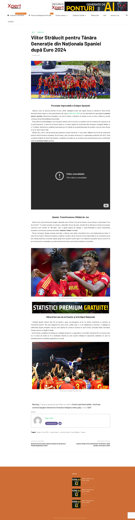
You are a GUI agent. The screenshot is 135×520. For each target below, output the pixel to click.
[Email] (60, 423)
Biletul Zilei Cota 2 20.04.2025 (88, 501)
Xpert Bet (49, 418)
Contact (11, 21)
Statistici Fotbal (78, 15)
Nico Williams (75, 432)
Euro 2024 (40, 32)
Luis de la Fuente (64, 432)
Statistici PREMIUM (17, 14)
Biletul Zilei (95, 15)
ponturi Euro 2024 (74, 113)
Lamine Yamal (54, 432)
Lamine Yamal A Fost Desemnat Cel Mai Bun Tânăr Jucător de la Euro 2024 (93, 444)
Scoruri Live (115, 15)
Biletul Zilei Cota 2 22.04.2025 (88, 490)
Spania (83, 432)
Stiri (104, 15)
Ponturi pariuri (61, 15)
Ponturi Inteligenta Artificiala (41, 14)
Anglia (39, 432)
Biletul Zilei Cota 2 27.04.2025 (88, 479)
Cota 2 (84, 483)
